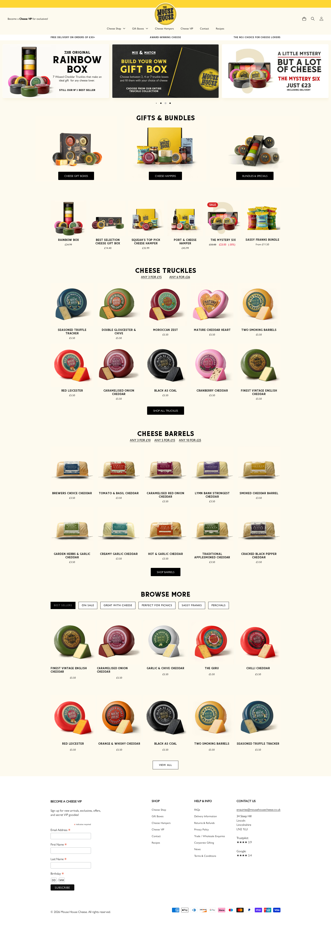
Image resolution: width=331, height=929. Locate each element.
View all (165, 765)
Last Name (58, 859)
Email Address (60, 830)
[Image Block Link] (56, 71)
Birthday (57, 873)
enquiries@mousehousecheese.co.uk (258, 809)
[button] (304, 19)
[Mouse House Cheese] (165, 14)
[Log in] (321, 19)
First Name (59, 844)
